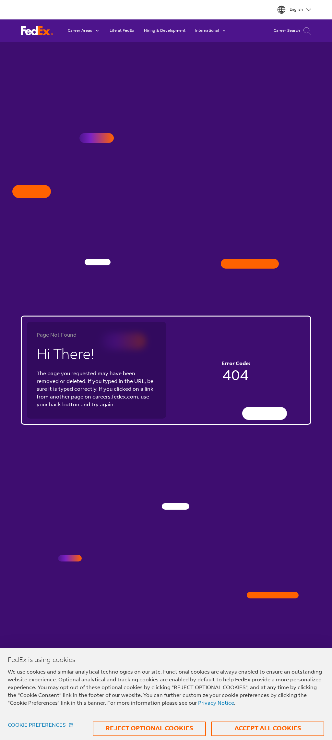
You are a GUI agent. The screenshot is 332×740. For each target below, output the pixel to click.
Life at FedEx (122, 31)
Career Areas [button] (80, 31)
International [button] (207, 31)
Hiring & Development (164, 31)
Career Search (287, 31)
